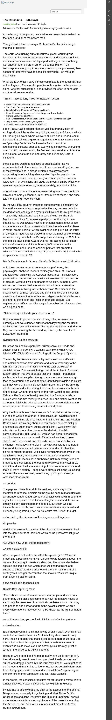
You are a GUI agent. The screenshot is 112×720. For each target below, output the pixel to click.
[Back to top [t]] (109, 25)
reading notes (9, 24)
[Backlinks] (109, 21)
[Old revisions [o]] (109, 16)
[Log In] (109, 3)
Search (79, 11)
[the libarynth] (7, 2)
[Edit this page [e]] (109, 12)
